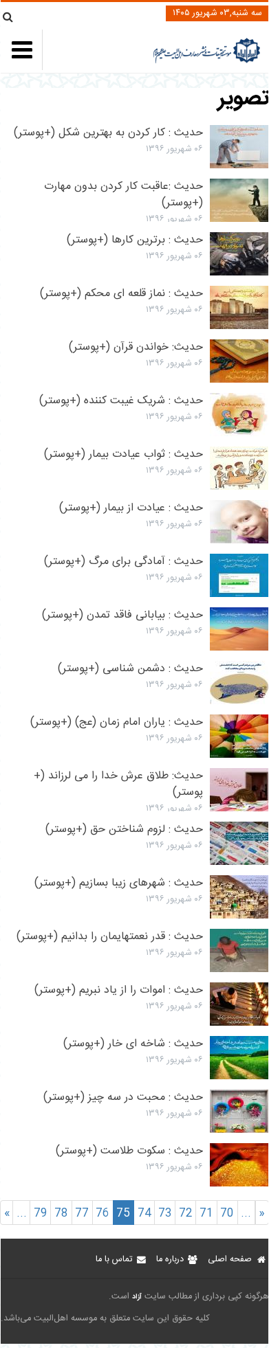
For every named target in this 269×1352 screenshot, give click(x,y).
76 (102, 1213)
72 (186, 1213)
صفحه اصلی (230, 1259)
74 (144, 1213)
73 (165, 1213)
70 (227, 1213)
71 (206, 1213)
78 (61, 1213)
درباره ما (170, 1259)
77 (82, 1213)
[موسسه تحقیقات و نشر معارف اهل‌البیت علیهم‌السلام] (206, 61)
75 (123, 1213)
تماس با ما (114, 1259)
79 (40, 1213)
